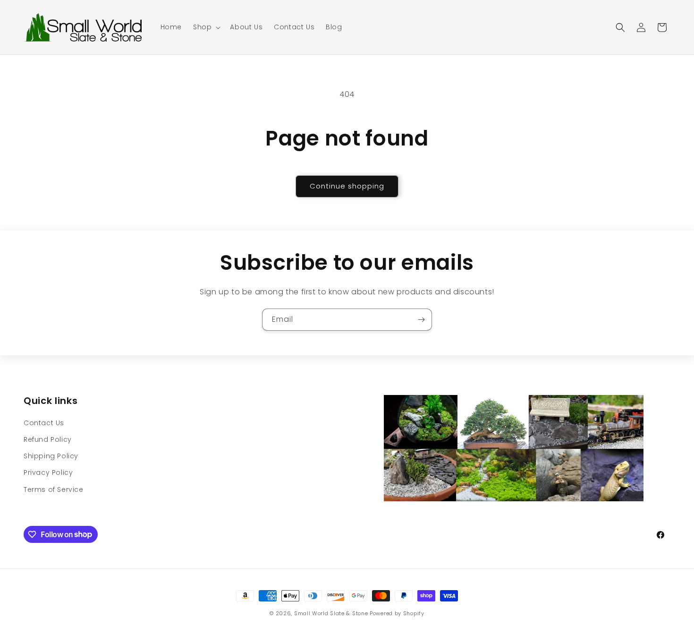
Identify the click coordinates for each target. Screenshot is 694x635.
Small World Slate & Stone (331, 613)
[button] (205, 27)
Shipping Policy (51, 456)
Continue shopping (347, 186)
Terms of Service (54, 489)
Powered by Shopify (397, 613)
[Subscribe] (421, 320)
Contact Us (44, 423)
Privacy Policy (48, 472)
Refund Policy (48, 439)
